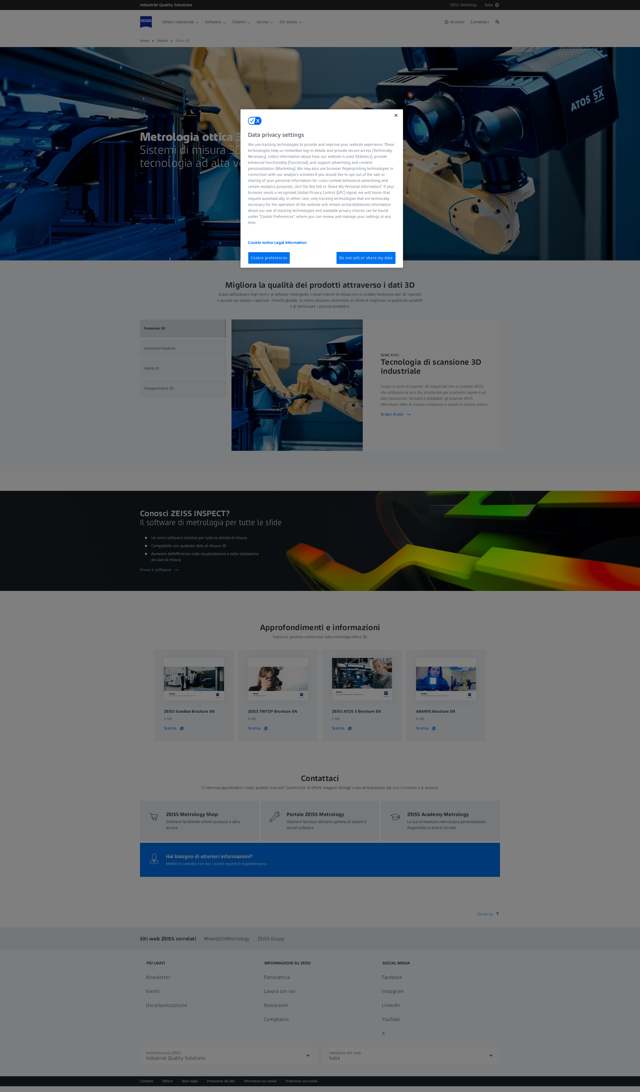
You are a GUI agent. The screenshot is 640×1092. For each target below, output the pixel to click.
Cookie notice (261, 242)
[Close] (396, 115)
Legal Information (290, 242)
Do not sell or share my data (366, 257)
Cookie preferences (269, 257)
